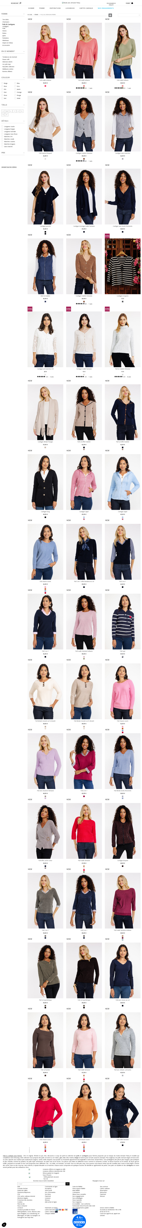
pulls (77, 1156)
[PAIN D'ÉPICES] (84, 159)
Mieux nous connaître (79, 1194)
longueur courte (9, 126)
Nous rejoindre (77, 1200)
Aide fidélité (76, 1190)
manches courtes (9, 141)
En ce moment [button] (8, 51)
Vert (5, 98)
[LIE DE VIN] (84, 796)
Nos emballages (77, 1198)
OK (67, 1184)
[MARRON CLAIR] (84, 866)
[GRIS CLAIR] (122, 796)
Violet (18, 98)
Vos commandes (50, 1192)
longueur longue (9, 129)
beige (76, 1158)
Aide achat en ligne (51, 1202)
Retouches (103, 1192)
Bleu (18, 83)
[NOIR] (45, 232)
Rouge (19, 95)
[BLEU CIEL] (84, 517)
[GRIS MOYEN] (122, 159)
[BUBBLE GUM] (45, 587)
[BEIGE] (45, 447)
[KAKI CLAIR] (45, 936)
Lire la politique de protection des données (15, 1212)
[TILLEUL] (122, 374)
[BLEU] (45, 301)
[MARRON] (45, 1075)
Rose (5, 95)
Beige (5, 83)
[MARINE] (84, 232)
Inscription (48, 1188)
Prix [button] (3, 152)
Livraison (48, 1198)
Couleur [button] (5, 77)
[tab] (13, 14)
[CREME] (45, 159)
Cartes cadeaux (105, 1188)
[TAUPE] (45, 726)
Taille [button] (4, 105)
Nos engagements (78, 1196)
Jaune (18, 89)
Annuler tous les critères (9, 167)
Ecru (18, 86)
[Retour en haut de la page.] (135, 1225)
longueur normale (10, 131)
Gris (5, 89)
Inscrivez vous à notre (43, 1181)
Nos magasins (76, 1202)
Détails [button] (4, 121)
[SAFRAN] (45, 1147)
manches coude (9, 139)
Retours (47, 1200)
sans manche (8, 146)
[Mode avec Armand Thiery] (71, 2)
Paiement (48, 1196)
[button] (13, 14)
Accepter (32, 1218)
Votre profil (48, 1190)
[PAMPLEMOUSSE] (84, 86)
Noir (5, 92)
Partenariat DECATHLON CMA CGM (83, 1206)
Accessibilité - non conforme (81, 1204)
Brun (5, 86)
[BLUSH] (84, 657)
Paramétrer (12, 1218)
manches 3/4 (8, 136)
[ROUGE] (45, 86)
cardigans (85, 1156)
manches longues (9, 144)
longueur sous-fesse (10, 134)
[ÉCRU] (45, 374)
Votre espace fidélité (78, 1188)
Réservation (103, 1190)
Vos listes (48, 1194)
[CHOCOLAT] (122, 866)
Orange (19, 92)
